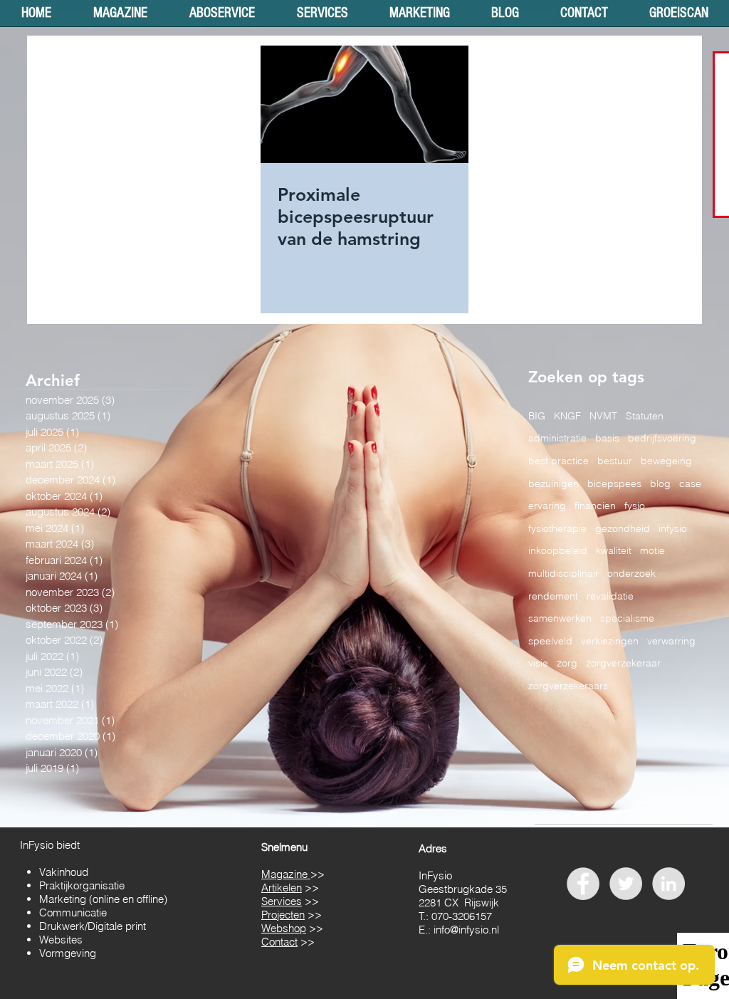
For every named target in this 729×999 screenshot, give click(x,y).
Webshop (283, 928)
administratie (557, 437)
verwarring (671, 640)
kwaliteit (613, 550)
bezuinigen (553, 483)
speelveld (550, 640)
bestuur (614, 460)
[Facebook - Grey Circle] (583, 883)
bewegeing (666, 460)
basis (607, 437)
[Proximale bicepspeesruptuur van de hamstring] (364, 104)
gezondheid (622, 528)
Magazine (285, 874)
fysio (634, 505)
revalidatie (610, 596)
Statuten (645, 415)
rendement (553, 596)
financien (595, 505)
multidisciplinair (563, 573)
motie (652, 550)
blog (660, 483)
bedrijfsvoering (662, 437)
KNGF (567, 415)
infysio (673, 528)
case (690, 483)
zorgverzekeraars (568, 685)
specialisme (627, 618)
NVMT (603, 415)
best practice (558, 460)
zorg (567, 663)
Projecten (283, 914)
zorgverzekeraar (623, 663)
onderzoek (631, 573)
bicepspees (614, 483)
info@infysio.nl (466, 929)
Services (281, 901)
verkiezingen (610, 640)
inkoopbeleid (557, 550)
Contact (279, 941)
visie (538, 663)
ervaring (547, 505)
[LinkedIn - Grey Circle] (668, 883)
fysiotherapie (557, 528)
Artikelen (281, 887)
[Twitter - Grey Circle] (625, 883)
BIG (536, 415)
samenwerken (560, 618)
